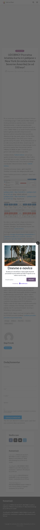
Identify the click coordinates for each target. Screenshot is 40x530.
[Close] (37, 243)
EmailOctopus (24, 283)
